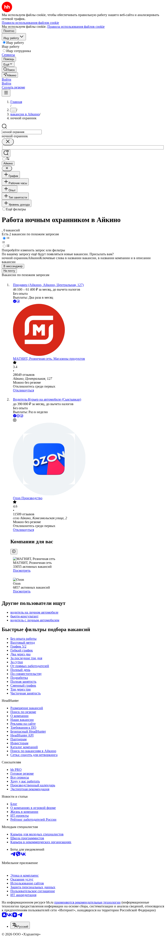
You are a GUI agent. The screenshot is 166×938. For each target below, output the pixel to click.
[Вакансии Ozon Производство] (87, 459)
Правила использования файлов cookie (76, 26)
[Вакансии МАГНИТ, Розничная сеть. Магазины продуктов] (87, 330)
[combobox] (22, 132)
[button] (6, 79)
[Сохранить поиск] (6, 153)
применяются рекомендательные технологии (87, 902)
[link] (9, 69)
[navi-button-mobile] (6, 93)
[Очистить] (8, 141)
